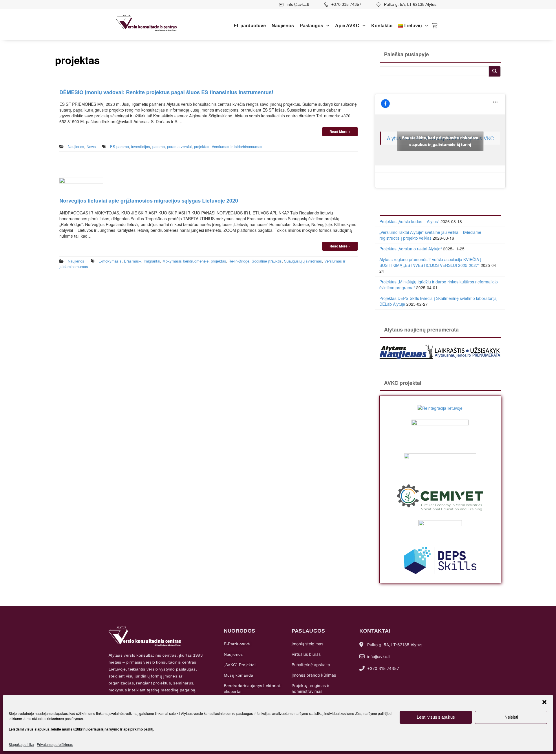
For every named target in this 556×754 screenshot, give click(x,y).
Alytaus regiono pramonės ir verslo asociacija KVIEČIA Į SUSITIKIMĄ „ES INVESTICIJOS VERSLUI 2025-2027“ (430, 262)
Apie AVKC (347, 25)
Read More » (340, 131)
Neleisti (511, 717)
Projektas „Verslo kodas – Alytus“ (409, 221)
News (91, 146)
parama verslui (179, 146)
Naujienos (283, 25)
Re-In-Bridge (238, 261)
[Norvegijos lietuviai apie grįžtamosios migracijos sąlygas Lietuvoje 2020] (81, 184)
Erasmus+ (132, 261)
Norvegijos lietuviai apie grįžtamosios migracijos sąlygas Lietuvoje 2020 (148, 200)
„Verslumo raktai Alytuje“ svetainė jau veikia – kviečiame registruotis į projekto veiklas (430, 235)
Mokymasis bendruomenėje (185, 261)
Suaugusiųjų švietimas (303, 261)
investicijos (140, 146)
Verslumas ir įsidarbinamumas (237, 146)
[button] (544, 702)
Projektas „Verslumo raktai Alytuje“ (410, 249)
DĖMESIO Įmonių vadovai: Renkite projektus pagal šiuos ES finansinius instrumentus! (166, 92)
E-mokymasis (110, 261)
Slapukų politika (21, 744)
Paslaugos (311, 25)
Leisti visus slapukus (436, 717)
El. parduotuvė (250, 25)
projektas (201, 146)
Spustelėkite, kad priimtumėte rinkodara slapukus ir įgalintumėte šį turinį (440, 141)
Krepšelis (435, 26)
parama (158, 146)
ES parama (119, 146)
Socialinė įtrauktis (267, 261)
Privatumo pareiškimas (55, 744)
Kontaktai (381, 25)
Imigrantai (152, 261)
